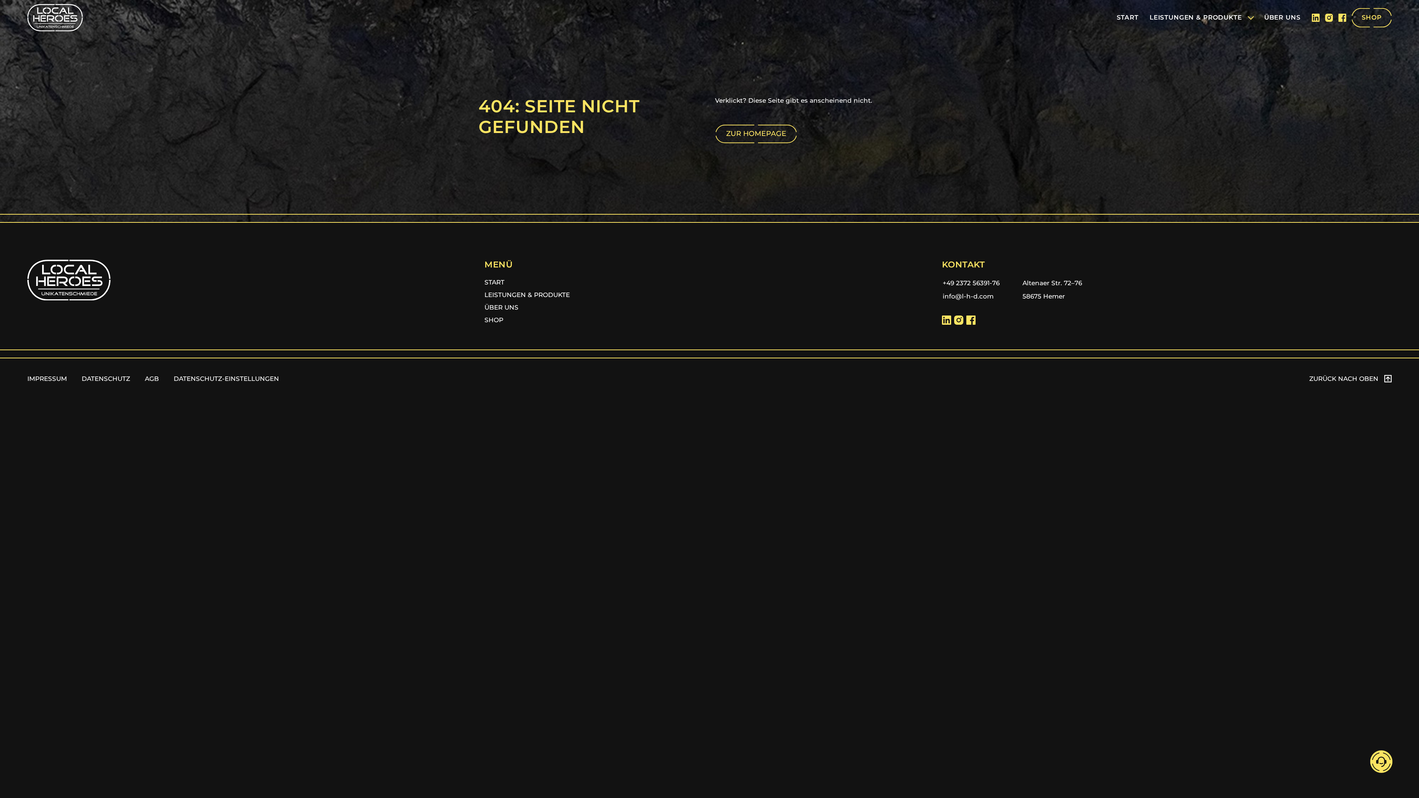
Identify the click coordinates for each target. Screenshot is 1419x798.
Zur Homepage (756, 133)
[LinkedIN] (1316, 17)
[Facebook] (1342, 17)
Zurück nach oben (1343, 378)
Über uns (501, 307)
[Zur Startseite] (55, 17)
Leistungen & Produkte (527, 295)
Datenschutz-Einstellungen (226, 378)
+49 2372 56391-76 (971, 283)
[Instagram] (1329, 17)
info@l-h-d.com (968, 296)
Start (494, 282)
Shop (493, 320)
